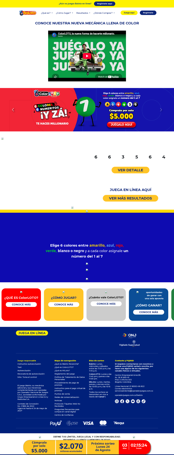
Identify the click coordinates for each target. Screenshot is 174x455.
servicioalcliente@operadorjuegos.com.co (134, 391)
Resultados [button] (82, 13)
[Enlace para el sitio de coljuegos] (129, 343)
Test (19, 367)
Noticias (58, 400)
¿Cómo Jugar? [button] (63, 13)
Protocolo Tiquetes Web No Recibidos (67, 405)
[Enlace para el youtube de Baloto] (133, 401)
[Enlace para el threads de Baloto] (138, 401)
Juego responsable (26, 361)
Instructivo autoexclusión (29, 364)
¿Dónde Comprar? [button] (103, 13)
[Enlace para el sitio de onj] (129, 335)
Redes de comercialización (67, 397)
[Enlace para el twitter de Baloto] (127, 401)
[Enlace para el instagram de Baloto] (117, 401)
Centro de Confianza (64, 415)
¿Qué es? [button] (46, 13)
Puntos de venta (62, 394)
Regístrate (148, 13)
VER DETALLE (130, 170)
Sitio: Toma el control (27, 377)
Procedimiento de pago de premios (67, 384)
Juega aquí (129, 13)
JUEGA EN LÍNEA (31, 333)
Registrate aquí (104, 4)
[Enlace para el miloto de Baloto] (143, 401)
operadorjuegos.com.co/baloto (129, 395)
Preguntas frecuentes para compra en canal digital (67, 410)
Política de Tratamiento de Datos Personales (70, 378)
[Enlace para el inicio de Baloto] (28, 12)
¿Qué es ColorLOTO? (64, 367)
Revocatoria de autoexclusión (31, 374)
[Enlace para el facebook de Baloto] (122, 401)
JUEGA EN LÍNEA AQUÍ (130, 190)
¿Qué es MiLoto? (62, 370)
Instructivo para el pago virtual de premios (70, 389)
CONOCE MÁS (21, 304)
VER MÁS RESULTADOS (130, 198)
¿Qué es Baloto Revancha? (67, 364)
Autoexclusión (24, 370)
